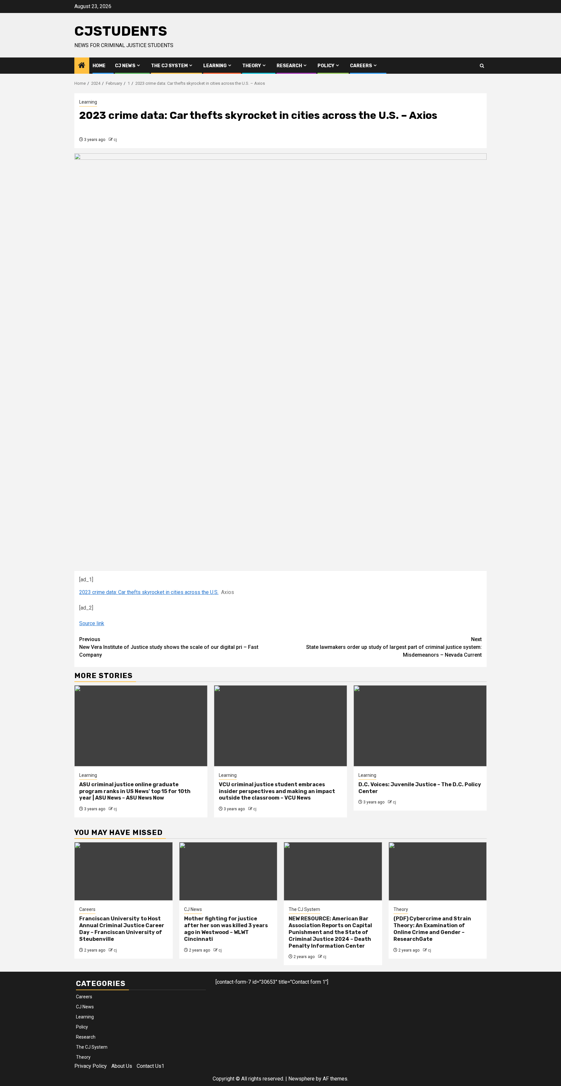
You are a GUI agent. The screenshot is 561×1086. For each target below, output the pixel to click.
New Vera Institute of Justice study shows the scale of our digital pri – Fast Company (168, 647)
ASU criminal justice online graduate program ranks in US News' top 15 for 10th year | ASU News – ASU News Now (135, 791)
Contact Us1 (150, 1066)
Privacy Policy (90, 1066)
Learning (215, 66)
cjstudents (120, 31)
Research (289, 66)
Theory (251, 66)
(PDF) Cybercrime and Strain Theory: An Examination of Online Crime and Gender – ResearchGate (432, 929)
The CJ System (169, 66)
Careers (361, 66)
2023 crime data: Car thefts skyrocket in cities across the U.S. (148, 592)
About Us (121, 1066)
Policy (326, 66)
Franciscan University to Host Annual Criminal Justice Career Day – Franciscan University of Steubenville (121, 929)
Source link (91, 623)
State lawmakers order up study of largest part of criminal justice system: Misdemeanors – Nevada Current (394, 647)
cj (115, 139)
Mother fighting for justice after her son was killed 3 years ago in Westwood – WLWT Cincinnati (226, 929)
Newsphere (301, 1079)
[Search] (482, 65)
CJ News (125, 66)
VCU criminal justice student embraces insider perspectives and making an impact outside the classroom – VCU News (277, 791)
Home (99, 66)
